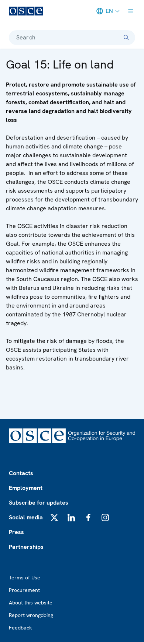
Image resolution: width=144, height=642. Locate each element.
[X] (54, 517)
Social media (26, 517)
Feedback (20, 627)
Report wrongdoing (31, 615)
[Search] (126, 37)
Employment (25, 488)
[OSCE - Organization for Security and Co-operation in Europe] (26, 11)
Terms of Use (24, 577)
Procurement (24, 590)
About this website (30, 602)
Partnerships (26, 547)
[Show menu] (130, 11)
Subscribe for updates (38, 502)
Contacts (21, 473)
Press (16, 532)
